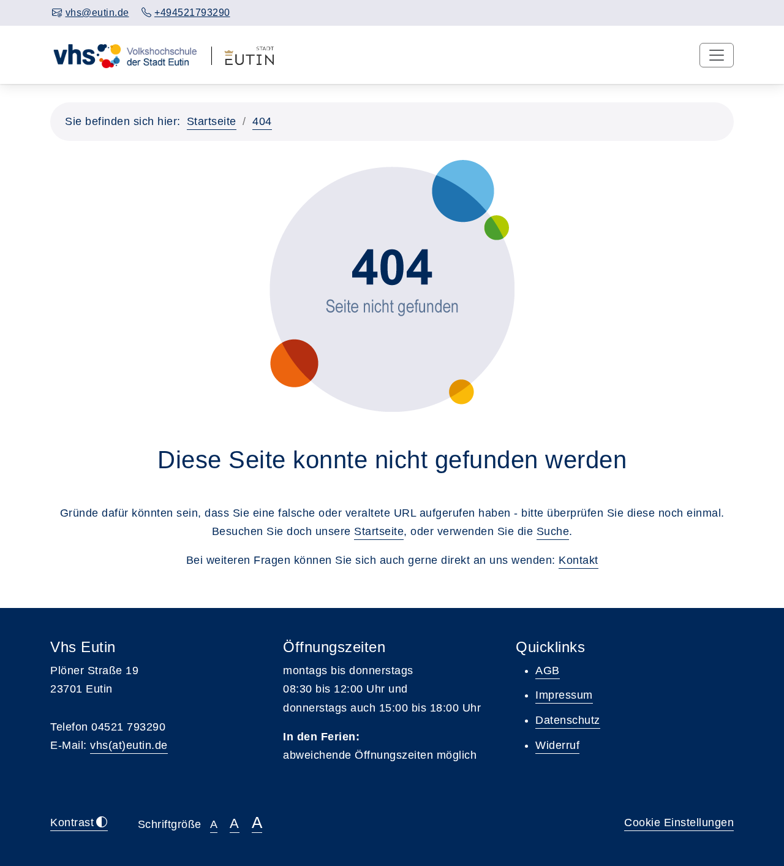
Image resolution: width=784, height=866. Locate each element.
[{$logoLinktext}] (124, 54)
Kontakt (578, 560)
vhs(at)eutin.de (129, 745)
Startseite (211, 121)
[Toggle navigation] (716, 55)
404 (262, 121)
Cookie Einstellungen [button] (679, 822)
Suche (553, 531)
